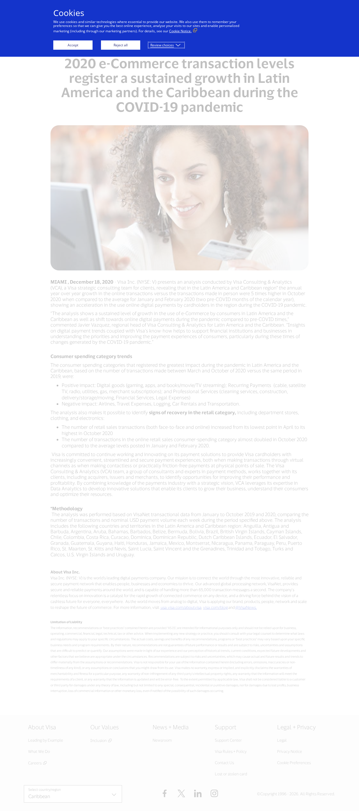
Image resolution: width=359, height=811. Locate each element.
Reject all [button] (121, 45)
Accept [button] (73, 45)
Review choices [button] (162, 45)
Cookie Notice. (180, 31)
